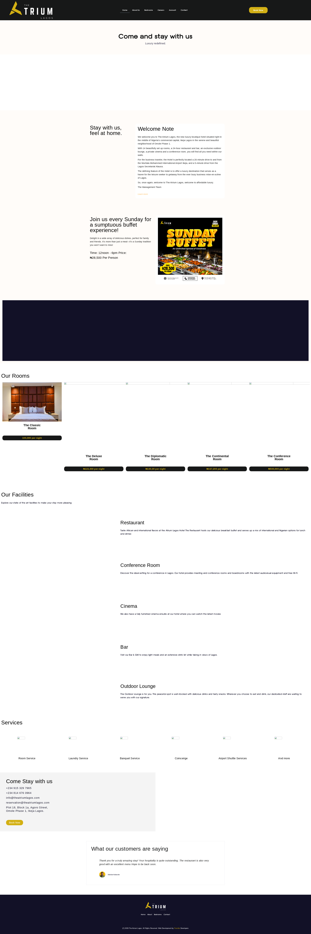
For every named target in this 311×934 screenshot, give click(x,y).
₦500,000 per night (279, 469)
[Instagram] (155, 921)
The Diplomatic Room (156, 457)
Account (172, 10)
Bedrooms (148, 10)
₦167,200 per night (217, 469)
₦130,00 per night (155, 469)
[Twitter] (161, 921)
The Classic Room (32, 426)
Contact (184, 10)
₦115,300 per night (93, 469)
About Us (136, 10)
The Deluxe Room (94, 457)
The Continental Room (217, 457)
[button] (5, 330)
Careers (161, 10)
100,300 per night (32, 438)
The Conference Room (279, 457)
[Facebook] (149, 921)
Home (124, 10)
